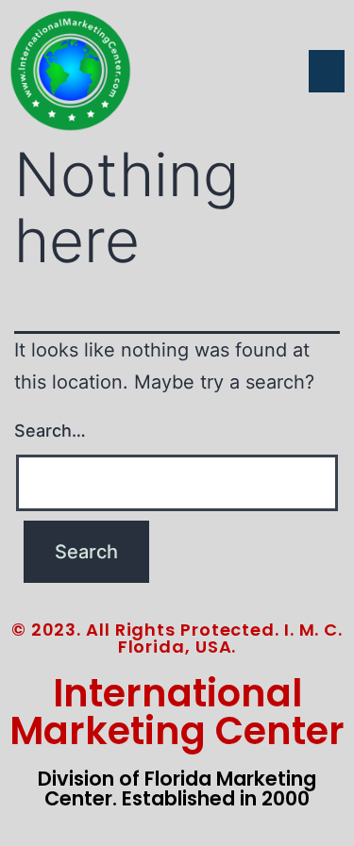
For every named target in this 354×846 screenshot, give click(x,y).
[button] (327, 71)
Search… (50, 430)
